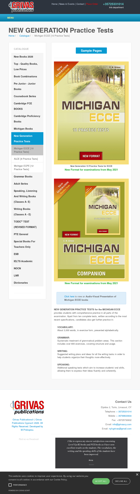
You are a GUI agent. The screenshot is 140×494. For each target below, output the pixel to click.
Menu (10, 17)
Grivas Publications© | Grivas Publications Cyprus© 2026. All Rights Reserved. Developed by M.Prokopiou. (27, 424)
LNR (16, 275)
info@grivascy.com (122, 424)
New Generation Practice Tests (23, 138)
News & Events (67, 3)
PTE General (21, 234)
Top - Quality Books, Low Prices (26, 66)
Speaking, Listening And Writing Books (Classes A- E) (25, 196)
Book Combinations (25, 76)
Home (54, 3)
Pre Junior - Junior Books (25, 86)
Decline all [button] (121, 481)
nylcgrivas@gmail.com (120, 428)
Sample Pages (91, 50)
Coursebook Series (25, 96)
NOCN (17, 268)
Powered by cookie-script (19, 490)
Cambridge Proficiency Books (27, 118)
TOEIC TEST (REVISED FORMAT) (25, 224)
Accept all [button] (101, 481)
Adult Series (21, 183)
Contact (80, 3)
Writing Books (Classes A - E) (22, 211)
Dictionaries (21, 282)
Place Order (92, 3)
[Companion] (91, 230)
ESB (16, 254)
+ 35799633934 (123, 415)
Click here (69, 296)
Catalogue (24, 35)
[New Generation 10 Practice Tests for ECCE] (91, 112)
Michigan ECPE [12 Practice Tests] (23, 167)
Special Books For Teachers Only (24, 244)
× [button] (137, 474)
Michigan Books (23, 128)
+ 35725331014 (123, 411)
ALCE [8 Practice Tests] (26, 158)
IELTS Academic (23, 261)
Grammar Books (23, 176)
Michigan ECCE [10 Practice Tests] (23, 150)
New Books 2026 (23, 56)
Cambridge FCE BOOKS (23, 106)
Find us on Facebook (29, 439)
